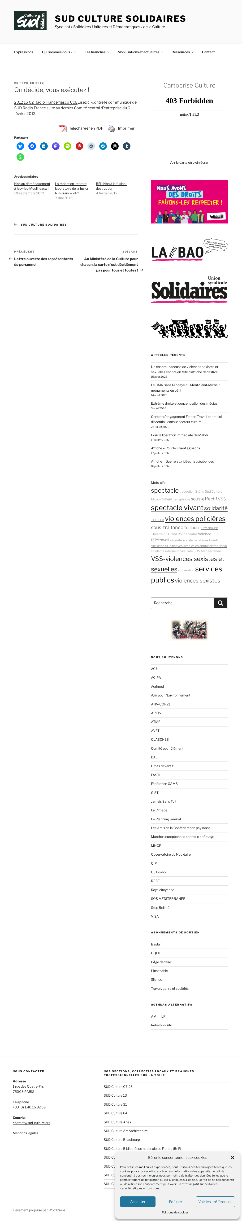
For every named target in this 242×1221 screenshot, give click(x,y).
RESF (155, 881)
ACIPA (156, 677)
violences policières (195, 519)
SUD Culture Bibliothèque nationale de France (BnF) (142, 1149)
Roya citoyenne (162, 890)
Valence (204, 534)
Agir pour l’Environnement (170, 695)
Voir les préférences (215, 1202)
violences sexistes (197, 580)
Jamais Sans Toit (163, 801)
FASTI (155, 775)
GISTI (155, 793)
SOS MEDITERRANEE (168, 899)
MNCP (156, 846)
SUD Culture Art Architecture (126, 1131)
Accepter (138, 1202)
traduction (186, 491)
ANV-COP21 (160, 704)
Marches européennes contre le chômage (182, 837)
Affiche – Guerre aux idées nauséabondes (182, 461)
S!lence (156, 979)
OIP (154, 863)
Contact (208, 52)
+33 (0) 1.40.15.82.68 (29, 1107)
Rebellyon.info (161, 1025)
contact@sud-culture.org (31, 1123)
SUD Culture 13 (115, 1095)
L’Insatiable (159, 971)
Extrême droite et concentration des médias (184, 403)
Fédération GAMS (164, 784)
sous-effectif (204, 498)
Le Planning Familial (166, 819)
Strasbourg (209, 528)
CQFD (155, 953)
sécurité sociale (181, 540)
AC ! (154, 669)
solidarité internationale (168, 551)
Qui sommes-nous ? (57, 52)
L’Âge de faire (161, 962)
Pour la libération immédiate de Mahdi (179, 435)
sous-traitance (167, 527)
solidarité (216, 508)
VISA (155, 916)
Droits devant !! (162, 766)
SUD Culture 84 (115, 1113)
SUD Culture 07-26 (118, 1087)
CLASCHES (160, 739)
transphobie (181, 499)
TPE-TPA (157, 520)
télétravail (160, 540)
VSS (222, 499)
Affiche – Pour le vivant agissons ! (176, 448)
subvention (186, 570)
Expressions (23, 52)
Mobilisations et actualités (138, 52)
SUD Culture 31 (115, 1104)
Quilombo (158, 872)
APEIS (156, 713)
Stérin (199, 491)
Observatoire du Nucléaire (171, 854)
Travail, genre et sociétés (170, 988)
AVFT (155, 731)
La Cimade (159, 810)
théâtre (191, 534)
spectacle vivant (177, 507)
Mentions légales (25, 1133)
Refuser (175, 1202)
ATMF (155, 722)
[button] (232, 1157)
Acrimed (157, 686)
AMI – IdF (158, 1016)
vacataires (201, 540)
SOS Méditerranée (207, 551)
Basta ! (156, 944)
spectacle (165, 490)
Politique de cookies (175, 1212)
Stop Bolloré (160, 908)
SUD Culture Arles (117, 1122)
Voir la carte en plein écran (189, 162)
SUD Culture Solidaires (120, 18)
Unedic (214, 540)
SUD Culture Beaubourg (122, 1140)
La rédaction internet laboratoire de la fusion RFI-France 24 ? (72, 188)
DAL (154, 757)
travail (166, 499)
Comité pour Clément (167, 748)
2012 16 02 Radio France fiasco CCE (46, 102)
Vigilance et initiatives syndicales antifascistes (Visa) (189, 546)
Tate (189, 551)
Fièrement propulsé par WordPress (39, 1210)
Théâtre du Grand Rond (168, 534)
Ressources (181, 52)
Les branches (95, 52)
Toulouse (192, 527)
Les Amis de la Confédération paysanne (181, 828)
